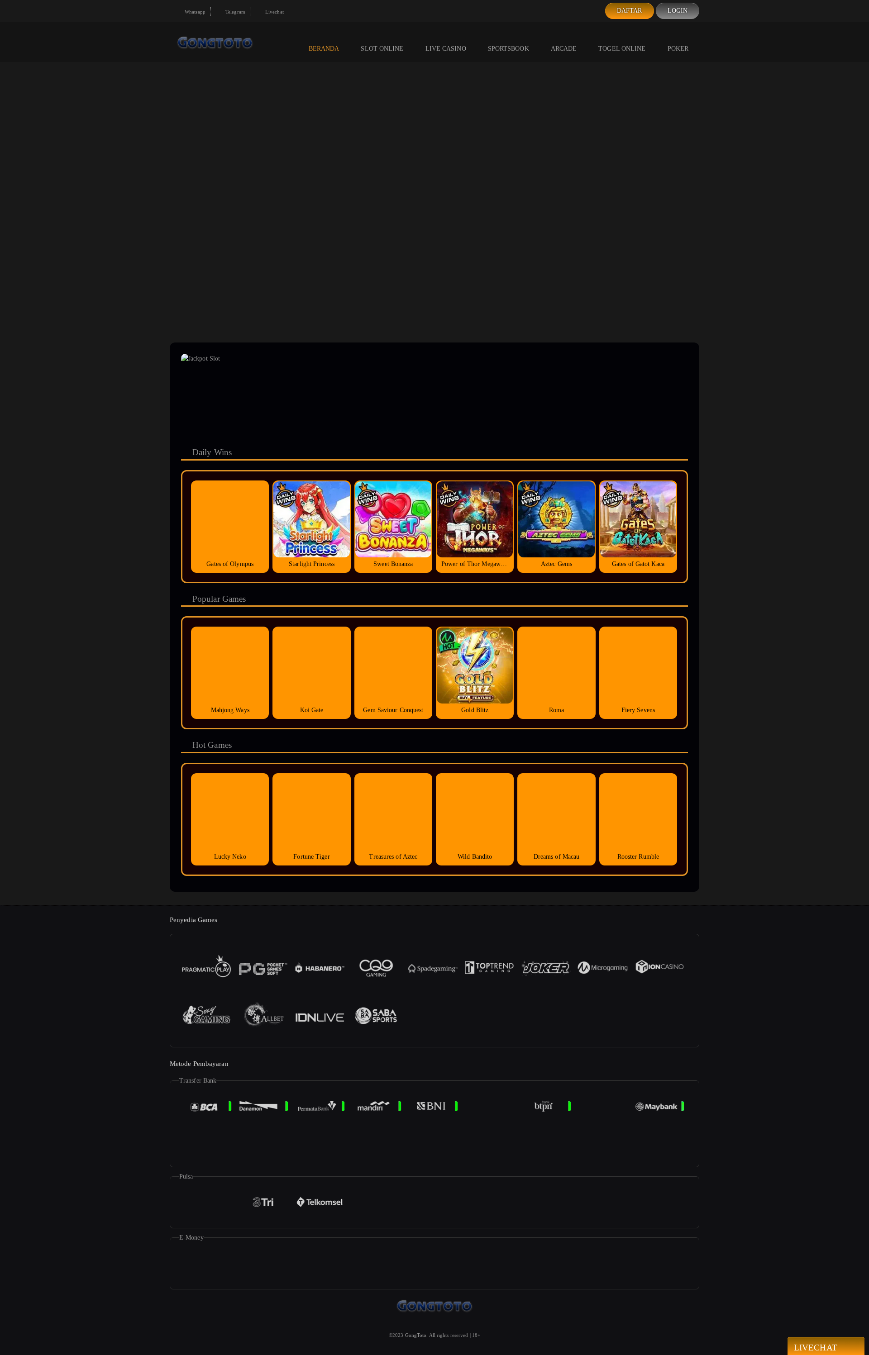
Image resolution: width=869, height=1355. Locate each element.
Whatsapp (194, 11)
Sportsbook (508, 48)
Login (678, 10)
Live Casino (445, 48)
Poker (678, 48)
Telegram (234, 11)
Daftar (629, 10)
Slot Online (382, 48)
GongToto (416, 1335)
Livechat (274, 11)
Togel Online (621, 48)
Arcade (564, 48)
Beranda (324, 48)
